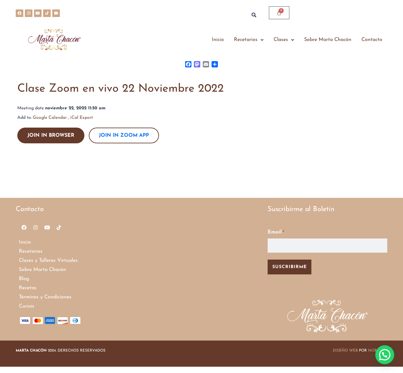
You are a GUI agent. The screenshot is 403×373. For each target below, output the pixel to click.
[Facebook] (19, 13)
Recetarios (246, 39)
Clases (281, 39)
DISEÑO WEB (345, 351)
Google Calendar (50, 117)
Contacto (371, 39)
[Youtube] (38, 13)
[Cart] (279, 12)
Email (276, 232)
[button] (249, 40)
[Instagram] (28, 13)
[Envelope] (56, 13)
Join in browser (50, 135)
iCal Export (81, 117)
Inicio (218, 39)
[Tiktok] (47, 13)
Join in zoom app (124, 135)
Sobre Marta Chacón (327, 39)
